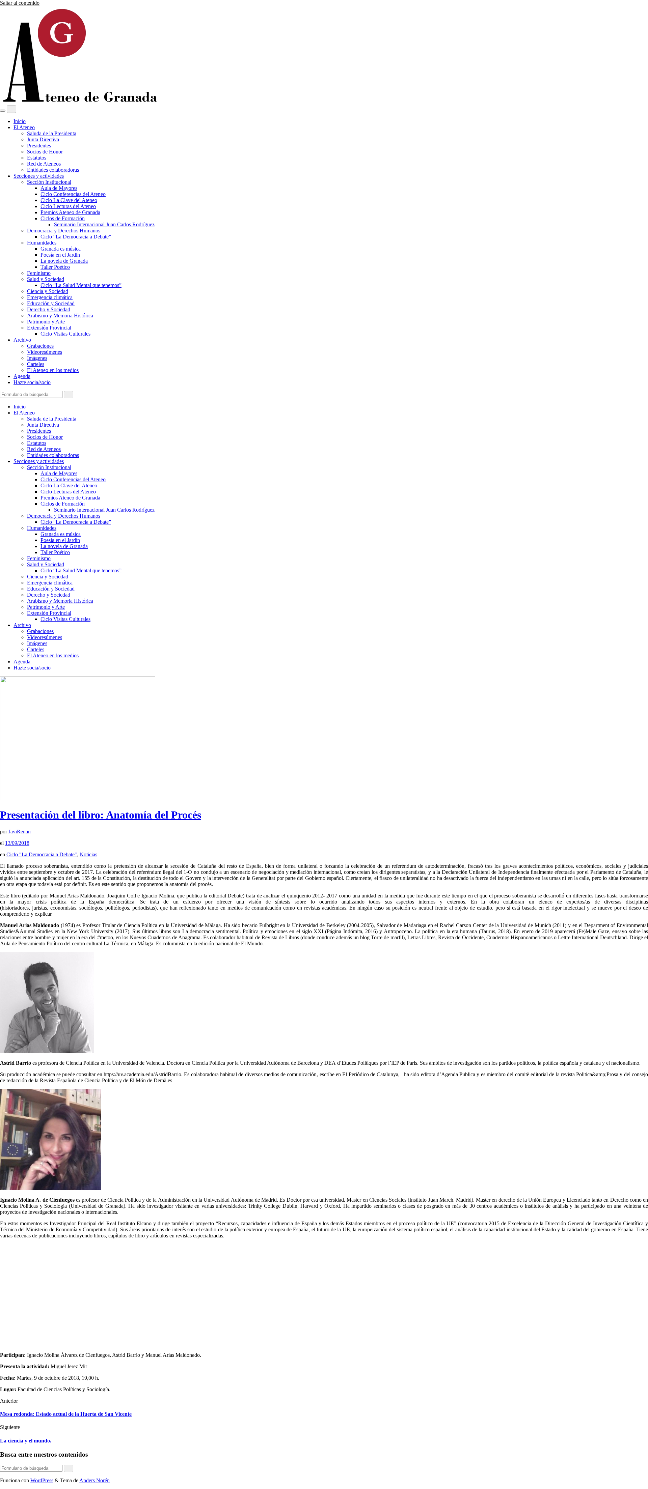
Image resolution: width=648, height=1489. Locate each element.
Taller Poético (55, 267)
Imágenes (37, 358)
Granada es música (60, 249)
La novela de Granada (64, 261)
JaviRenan (19, 831)
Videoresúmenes (44, 352)
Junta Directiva (43, 139)
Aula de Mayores (58, 188)
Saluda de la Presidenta (51, 133)
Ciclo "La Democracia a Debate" (41, 854)
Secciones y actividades (39, 176)
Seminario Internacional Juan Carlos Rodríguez (104, 224)
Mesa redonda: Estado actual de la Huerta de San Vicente (66, 1414)
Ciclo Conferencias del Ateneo (73, 194)
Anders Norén (94, 1480)
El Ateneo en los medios (53, 370)
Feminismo (39, 273)
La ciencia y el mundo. (25, 1440)
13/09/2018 (17, 843)
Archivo (22, 340)
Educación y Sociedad (51, 303)
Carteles (35, 364)
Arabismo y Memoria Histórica (60, 315)
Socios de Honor (45, 151)
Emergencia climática (50, 297)
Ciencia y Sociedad (47, 291)
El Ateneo (24, 127)
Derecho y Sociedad (48, 309)
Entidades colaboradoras (53, 170)
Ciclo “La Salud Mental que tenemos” (81, 285)
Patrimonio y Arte (46, 321)
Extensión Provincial (49, 328)
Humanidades (41, 243)
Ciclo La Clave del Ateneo (68, 200)
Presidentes (39, 145)
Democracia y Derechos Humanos (63, 230)
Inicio (20, 121)
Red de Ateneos (44, 164)
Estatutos (36, 158)
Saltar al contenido (19, 3)
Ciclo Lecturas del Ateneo (68, 206)
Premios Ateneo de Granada (70, 212)
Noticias (88, 854)
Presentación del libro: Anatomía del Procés (100, 815)
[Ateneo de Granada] (79, 102)
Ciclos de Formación (62, 218)
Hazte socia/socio (32, 382)
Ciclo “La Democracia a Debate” (75, 236)
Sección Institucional (49, 182)
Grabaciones (40, 346)
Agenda (22, 376)
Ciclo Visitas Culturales (65, 334)
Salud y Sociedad (45, 279)
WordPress (41, 1480)
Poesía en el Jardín (60, 255)
